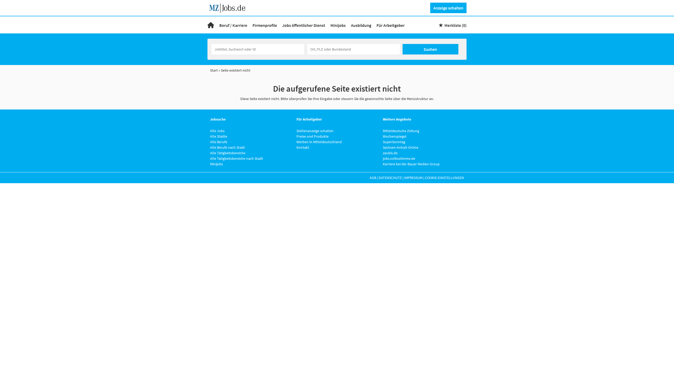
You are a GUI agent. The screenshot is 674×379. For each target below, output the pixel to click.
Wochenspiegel (395, 136)
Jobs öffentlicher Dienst (303, 25)
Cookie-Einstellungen (444, 177)
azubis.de (390, 153)
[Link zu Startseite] (229, 7)
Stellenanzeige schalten (315, 130)
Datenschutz (390, 177)
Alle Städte (218, 136)
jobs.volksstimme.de (399, 158)
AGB (373, 177)
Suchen (430, 49)
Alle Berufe (218, 141)
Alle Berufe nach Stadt (227, 147)
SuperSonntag (394, 141)
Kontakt (302, 147)
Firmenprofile (264, 25)
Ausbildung (361, 25)
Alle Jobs (217, 130)
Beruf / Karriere (233, 25)
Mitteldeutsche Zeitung (401, 130)
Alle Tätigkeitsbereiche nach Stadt (236, 158)
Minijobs (338, 25)
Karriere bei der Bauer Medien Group (411, 164)
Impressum (413, 177)
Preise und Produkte (312, 136)
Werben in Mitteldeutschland (319, 141)
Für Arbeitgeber (390, 25)
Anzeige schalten (448, 8)
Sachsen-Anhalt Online (400, 147)
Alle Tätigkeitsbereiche (227, 153)
